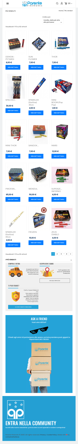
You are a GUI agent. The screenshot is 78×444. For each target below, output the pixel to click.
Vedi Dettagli (13, 67)
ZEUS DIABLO (55, 233)
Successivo (70, 254)
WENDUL (33, 188)
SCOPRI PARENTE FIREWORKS (23, 307)
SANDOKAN (34, 145)
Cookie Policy (52, 435)
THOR (54, 56)
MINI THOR (11, 145)
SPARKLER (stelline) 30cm (34, 102)
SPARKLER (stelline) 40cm (10, 234)
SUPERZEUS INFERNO (57, 189)
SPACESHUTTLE (11, 100)
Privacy (43, 435)
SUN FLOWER (33, 57)
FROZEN (33, 232)
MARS (54, 145)
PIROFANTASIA (11, 188)
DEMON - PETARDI (10, 57)
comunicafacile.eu (12, 437)
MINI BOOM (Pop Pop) (57, 102)
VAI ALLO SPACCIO (54, 280)
